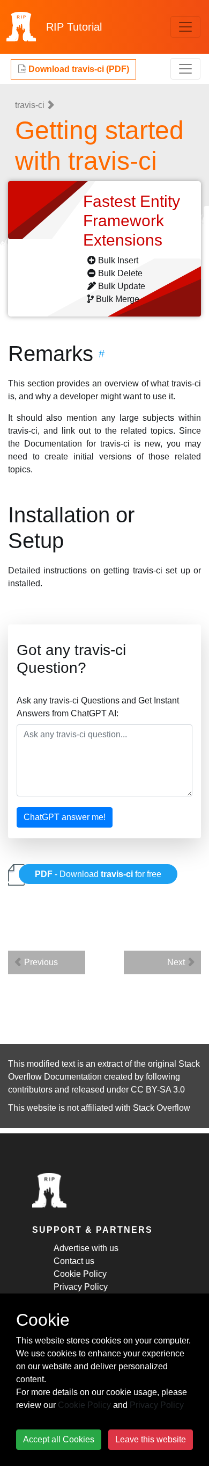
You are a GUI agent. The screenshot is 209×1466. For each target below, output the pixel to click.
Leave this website (150, 1439)
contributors (30, 1089)
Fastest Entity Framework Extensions (131, 220)
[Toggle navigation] (185, 27)
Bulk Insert (118, 260)
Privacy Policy (81, 1286)
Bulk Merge (117, 299)
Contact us (74, 1261)
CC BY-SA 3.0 (158, 1089)
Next (177, 962)
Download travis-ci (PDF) (77, 69)
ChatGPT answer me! (65, 817)
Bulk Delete (120, 273)
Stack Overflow (161, 1107)
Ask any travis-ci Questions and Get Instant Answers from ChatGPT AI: (98, 707)
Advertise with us (86, 1248)
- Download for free (98, 874)
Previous (40, 962)
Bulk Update (121, 286)
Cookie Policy (80, 1273)
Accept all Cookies (58, 1439)
